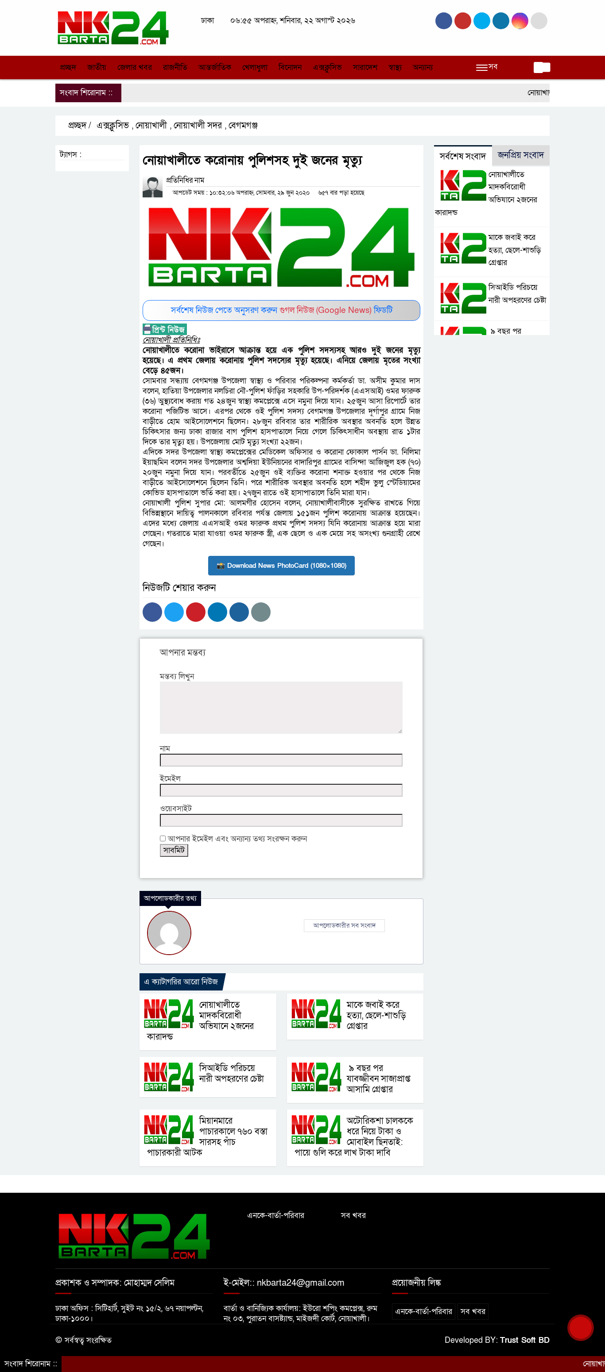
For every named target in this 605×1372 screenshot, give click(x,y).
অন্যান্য (423, 67)
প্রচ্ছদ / (80, 125)
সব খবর (353, 1215)
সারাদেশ (365, 67)
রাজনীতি (175, 67)
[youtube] (520, 20)
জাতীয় (96, 67)
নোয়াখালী (153, 125)
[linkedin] (501, 20)
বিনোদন (290, 67)
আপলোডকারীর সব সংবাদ (344, 925)
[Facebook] (152, 612)
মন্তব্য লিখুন (177, 676)
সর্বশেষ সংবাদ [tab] (463, 156)
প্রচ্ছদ (68, 67)
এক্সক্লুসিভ (327, 67)
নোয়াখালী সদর (199, 125)
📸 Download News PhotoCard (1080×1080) (281, 565)
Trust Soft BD (525, 1340)
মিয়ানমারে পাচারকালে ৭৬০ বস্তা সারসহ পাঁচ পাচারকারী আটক (207, 1137)
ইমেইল (170, 779)
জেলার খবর (134, 67)
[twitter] (462, 20)
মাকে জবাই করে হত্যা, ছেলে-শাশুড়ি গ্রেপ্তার (376, 1015)
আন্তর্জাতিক (214, 67)
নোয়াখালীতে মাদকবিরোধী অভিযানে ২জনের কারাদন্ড (200, 1021)
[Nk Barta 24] (113, 27)
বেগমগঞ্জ (245, 125)
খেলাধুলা (255, 67)
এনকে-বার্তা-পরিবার (275, 1215)
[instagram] (481, 20)
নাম (165, 749)
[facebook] (443, 20)
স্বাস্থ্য (395, 67)
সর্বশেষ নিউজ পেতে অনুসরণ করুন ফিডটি (281, 310)
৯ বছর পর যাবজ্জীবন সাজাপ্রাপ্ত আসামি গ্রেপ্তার (379, 1079)
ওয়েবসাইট (176, 809)
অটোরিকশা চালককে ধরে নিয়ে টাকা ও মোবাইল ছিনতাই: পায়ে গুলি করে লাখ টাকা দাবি (354, 1137)
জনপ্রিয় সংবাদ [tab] (521, 155)
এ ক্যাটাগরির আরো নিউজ (181, 982)
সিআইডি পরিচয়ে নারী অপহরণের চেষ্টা (231, 1074)
